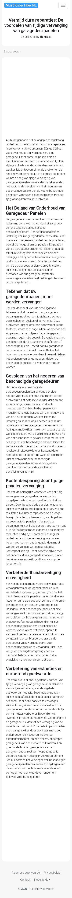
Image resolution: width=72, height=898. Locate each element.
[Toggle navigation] (63, 5)
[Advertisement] (36, 98)
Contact (25, 879)
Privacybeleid (52, 872)
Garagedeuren (12, 51)
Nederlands (41, 879)
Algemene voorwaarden (26, 872)
